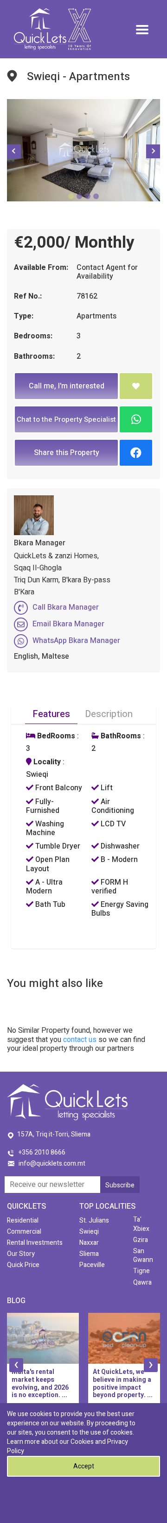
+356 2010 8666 (42, 1152)
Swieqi (89, 1231)
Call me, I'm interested (66, 386)
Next (153, 151)
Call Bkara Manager (65, 607)
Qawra (142, 1282)
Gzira (140, 1240)
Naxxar (89, 1243)
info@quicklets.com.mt (52, 1163)
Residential (23, 1220)
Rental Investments (35, 1243)
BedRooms (55, 736)
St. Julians (94, 1220)
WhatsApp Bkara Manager (76, 640)
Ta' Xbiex (141, 1224)
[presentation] (16, 1365)
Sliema (89, 1254)
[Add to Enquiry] (136, 386)
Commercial (24, 1231)
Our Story (21, 1254)
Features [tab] (51, 714)
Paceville (92, 1265)
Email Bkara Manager (68, 624)
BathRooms (120, 736)
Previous (14, 151)
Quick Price (23, 1265)
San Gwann (143, 1255)
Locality (46, 762)
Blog (16, 1300)
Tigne (141, 1271)
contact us (79, 1039)
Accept (83, 1466)
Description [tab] (109, 714)
